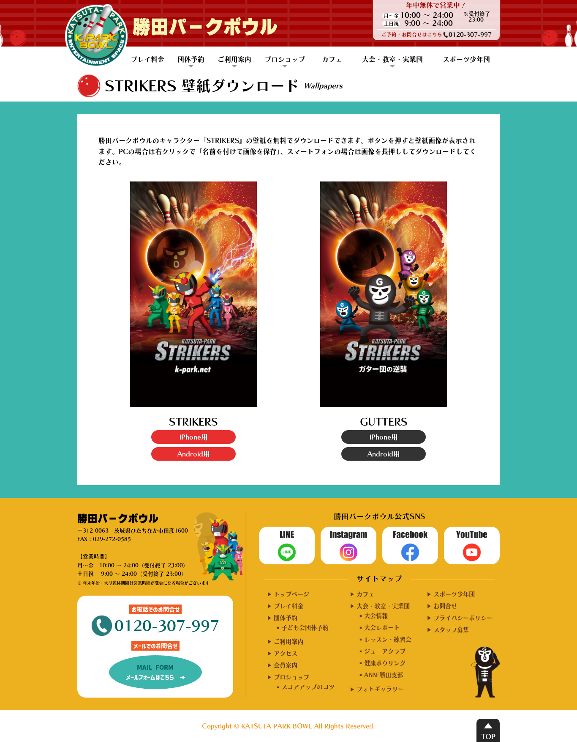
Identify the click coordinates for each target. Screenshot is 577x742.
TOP (488, 736)
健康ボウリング (385, 663)
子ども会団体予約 (305, 627)
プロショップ (284, 59)
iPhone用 (194, 437)
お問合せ (445, 606)
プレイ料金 (147, 59)
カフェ (332, 59)
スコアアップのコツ (308, 687)
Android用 (193, 454)
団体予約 (190, 59)
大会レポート (382, 627)
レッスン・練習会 (387, 639)
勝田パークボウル (205, 27)
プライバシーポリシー (463, 618)
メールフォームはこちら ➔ (155, 672)
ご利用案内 (234, 59)
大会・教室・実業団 (392, 59)
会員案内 (285, 665)
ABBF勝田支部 (383, 675)
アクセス (285, 653)
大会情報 (376, 616)
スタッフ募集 (451, 630)
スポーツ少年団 (466, 59)
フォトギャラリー (380, 689)
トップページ (291, 594)
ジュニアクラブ (385, 651)
